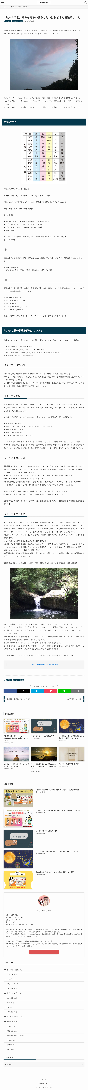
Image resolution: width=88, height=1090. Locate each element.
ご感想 (11, 979)
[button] (10, 691)
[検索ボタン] (85, 2)
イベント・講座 (14, 970)
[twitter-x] (43, 1080)
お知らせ (12, 974)
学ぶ (10, 1002)
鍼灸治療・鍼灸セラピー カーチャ (45, 664)
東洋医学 (8, 21)
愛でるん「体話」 (15, 1016)
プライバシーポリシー (44, 1083)
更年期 (10, 1040)
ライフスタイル (14, 993)
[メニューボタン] (2, 2)
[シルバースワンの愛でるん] (44, 2)
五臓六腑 (12, 1031)
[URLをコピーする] (77, 691)
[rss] (45, 1080)
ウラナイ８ (12, 984)
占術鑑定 (12, 998)
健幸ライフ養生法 (17, 21)
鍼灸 (10, 1049)
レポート (12, 988)
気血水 (11, 1045)
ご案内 (11, 1026)
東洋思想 (12, 1012)
